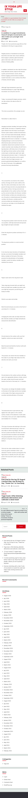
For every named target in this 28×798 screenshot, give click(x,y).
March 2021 (7, 748)
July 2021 (6, 737)
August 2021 (7, 734)
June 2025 (6, 631)
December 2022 (8, 690)
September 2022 (8, 698)
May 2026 (7, 604)
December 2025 (8, 618)
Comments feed (8, 782)
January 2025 (7, 645)
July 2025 (6, 629)
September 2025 (8, 626)
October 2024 (7, 654)
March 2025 (7, 640)
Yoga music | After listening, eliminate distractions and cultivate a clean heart (12, 498)
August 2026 (7, 595)
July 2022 (6, 703)
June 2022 (6, 706)
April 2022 (7, 712)
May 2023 (7, 676)
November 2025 (8, 620)
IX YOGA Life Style (13, 8)
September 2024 (8, 656)
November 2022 (8, 692)
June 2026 (6, 601)
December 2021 (8, 723)
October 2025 (7, 623)
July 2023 (6, 670)
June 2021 (6, 739)
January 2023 (7, 687)
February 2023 (8, 684)
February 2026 (8, 612)
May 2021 (7, 742)
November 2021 (8, 726)
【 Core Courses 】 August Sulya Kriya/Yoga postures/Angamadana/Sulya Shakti (14, 553)
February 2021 (8, 750)
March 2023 (7, 681)
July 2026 (6, 598)
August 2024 (7, 659)
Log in (5, 776)
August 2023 (7, 667)
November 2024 (8, 651)
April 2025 (7, 637)
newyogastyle (14, 41)
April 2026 (7, 606)
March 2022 (7, 714)
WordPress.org (8, 785)
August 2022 (7, 701)
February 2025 (8, 642)
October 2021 (7, 728)
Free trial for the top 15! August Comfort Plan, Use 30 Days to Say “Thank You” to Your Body (13, 481)
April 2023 (7, 678)
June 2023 (6, 673)
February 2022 (8, 717)
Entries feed (7, 779)
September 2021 (8, 731)
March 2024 (7, 665)
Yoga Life (3, 30)
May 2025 (7, 634)
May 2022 (7, 709)
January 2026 (7, 615)
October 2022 (7, 695)
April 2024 (7, 662)
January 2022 (7, 720)
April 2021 (7, 745)
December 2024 (8, 648)
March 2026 (7, 609)
